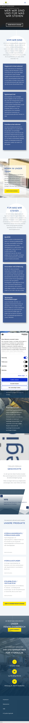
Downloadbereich (14, 629)
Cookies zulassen (14, 379)
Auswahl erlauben (14, 383)
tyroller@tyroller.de (14, 676)
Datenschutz (6, 704)
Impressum (6, 699)
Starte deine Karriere (12, 191)
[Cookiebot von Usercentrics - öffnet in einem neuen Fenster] (21, 334)
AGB (4, 708)
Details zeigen (21, 375)
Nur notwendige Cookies (14, 387)
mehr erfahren (8, 552)
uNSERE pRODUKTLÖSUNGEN (14, 24)
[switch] (25, 362)
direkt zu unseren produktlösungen (14, 603)
